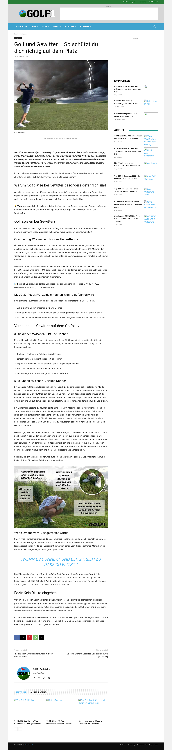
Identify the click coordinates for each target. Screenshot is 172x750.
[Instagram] (40, 678)
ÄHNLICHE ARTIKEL (39, 692)
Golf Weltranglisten (129, 2)
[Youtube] (49, 678)
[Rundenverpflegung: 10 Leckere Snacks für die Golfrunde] (93, 709)
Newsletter (142, 2)
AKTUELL (120, 130)
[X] (23, 637)
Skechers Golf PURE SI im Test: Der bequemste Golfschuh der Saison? (127, 218)
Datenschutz (142, 745)
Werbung (131, 745)
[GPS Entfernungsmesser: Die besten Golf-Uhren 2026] (151, 117)
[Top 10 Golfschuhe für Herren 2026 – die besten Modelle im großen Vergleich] (151, 192)
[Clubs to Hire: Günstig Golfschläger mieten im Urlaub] (151, 104)
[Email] (41, 637)
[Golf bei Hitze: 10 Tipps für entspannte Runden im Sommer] (61, 709)
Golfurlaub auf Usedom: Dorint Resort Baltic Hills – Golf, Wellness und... (128, 204)
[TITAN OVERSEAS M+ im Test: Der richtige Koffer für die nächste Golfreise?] (151, 146)
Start (16, 34)
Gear (44, 26)
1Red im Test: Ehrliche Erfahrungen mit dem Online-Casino (33, 655)
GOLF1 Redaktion (41, 669)
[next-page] (20, 729)
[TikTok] (45, 678)
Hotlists (84, 26)
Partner (122, 745)
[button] (154, 26)
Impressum (153, 745)
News (33, 26)
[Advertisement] (109, 14)
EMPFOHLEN (21, 692)
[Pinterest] (29, 637)
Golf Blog (21, 26)
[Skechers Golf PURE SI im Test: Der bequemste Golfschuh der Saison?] (151, 219)
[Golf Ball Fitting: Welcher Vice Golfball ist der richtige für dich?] (29, 709)
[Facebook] (17, 637)
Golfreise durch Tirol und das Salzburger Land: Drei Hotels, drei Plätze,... (127, 89)
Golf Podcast (153, 2)
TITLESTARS (28, 745)
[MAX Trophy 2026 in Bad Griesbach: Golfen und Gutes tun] (151, 166)
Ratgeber (69, 26)
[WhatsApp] (35, 637)
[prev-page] (16, 729)
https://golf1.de (38, 673)
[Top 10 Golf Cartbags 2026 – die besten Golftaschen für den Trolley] (151, 179)
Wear (56, 26)
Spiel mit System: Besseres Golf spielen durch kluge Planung (87, 655)
